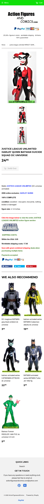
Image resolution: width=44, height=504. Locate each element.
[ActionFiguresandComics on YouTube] (25, 486)
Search (22, 466)
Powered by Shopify (32, 495)
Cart (40, 2)
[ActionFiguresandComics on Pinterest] (19, 486)
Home (3, 45)
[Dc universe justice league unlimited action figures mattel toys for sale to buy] (10, 230)
